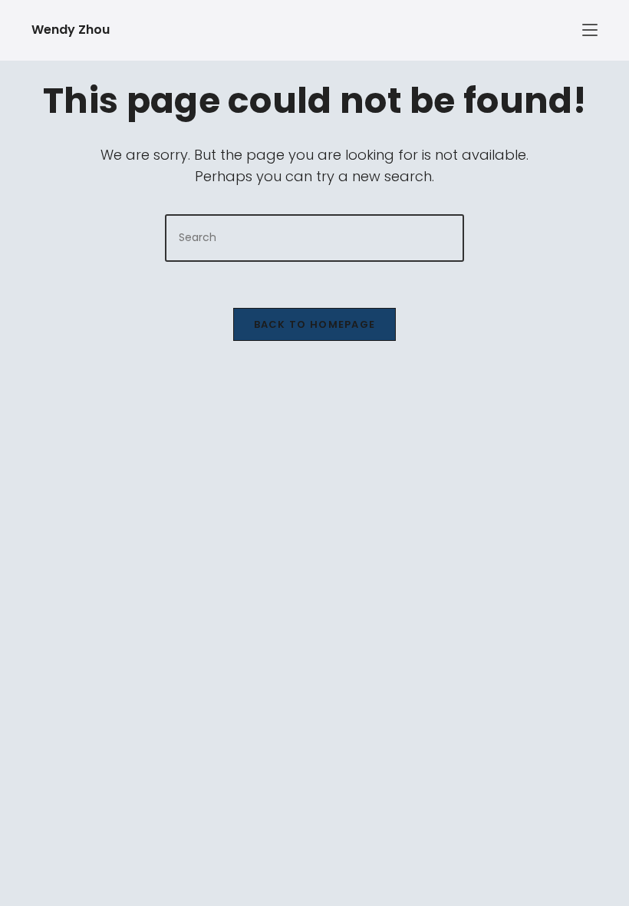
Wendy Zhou (70, 29)
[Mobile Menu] (477, 30)
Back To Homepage (315, 324)
